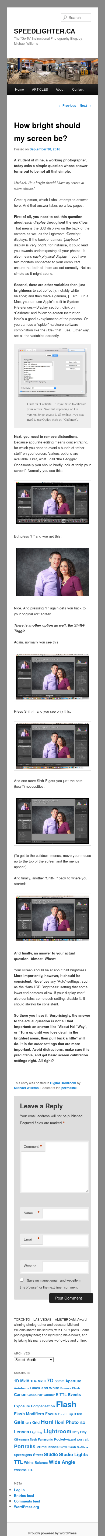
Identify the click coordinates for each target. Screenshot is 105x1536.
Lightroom (57, 1431)
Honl (47, 1421)
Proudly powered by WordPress (52, 1533)
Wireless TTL (23, 1470)
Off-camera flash (25, 1439)
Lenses (21, 1431)
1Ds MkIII (38, 1380)
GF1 (28, 1423)
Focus (51, 1413)
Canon (20, 1394)
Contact (77, 89)
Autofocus (21, 1388)
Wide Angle (62, 1462)
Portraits (25, 1446)
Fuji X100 (74, 1414)
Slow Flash (68, 1447)
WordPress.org (26, 1506)
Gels (19, 1422)
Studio (51, 1454)
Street (38, 1454)
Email (32, 1239)
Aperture (73, 1380)
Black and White (44, 1387)
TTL (18, 1461)
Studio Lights (73, 1454)
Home (19, 89)
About (60, 89)
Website (30, 1265)
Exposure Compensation (34, 1406)
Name (32, 1213)
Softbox (82, 1447)
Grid (36, 1422)
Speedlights (23, 1455)
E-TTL (61, 1394)
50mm (59, 1381)
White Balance (36, 1462)
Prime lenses (47, 1446)
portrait (83, 1439)
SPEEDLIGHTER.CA (44, 30)
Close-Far (35, 1395)
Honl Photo (67, 1422)
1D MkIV (21, 1381)
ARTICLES (40, 89)
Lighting (36, 1432)
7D (50, 1380)
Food (61, 1414)
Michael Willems (26, 1087)
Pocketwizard (65, 1439)
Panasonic (45, 1439)
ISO (82, 1422)
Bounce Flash (70, 1388)
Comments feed (27, 1501)
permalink (69, 1087)
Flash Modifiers (29, 1414)
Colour (49, 1394)
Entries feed (24, 1495)
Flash (66, 1404)
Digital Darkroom (63, 1082)
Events (74, 1394)
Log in (19, 1489)
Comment (33, 1146)
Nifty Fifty (79, 1432)
